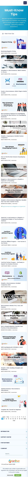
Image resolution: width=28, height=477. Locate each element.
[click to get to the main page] (14, 461)
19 (21, 419)
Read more (10, 475)
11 (4, 419)
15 (13, 419)
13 (8, 419)
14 (10, 419)
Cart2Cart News (5, 245)
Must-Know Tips (5, 53)
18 (19, 419)
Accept (18, 475)
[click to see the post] (14, 37)
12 (6, 419)
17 (17, 419)
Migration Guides (6, 203)
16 (15, 419)
